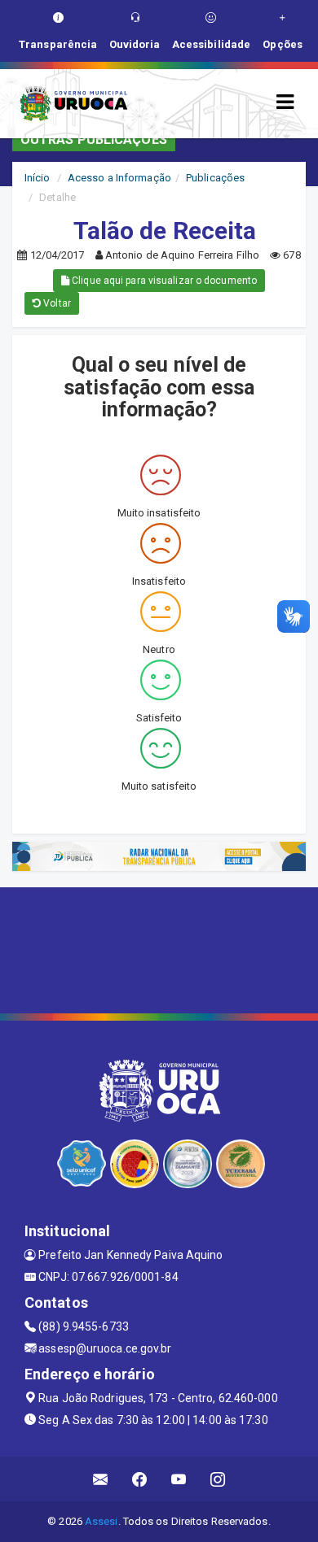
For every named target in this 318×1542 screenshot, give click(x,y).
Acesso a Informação (119, 178)
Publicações (215, 178)
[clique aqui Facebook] (140, 1479)
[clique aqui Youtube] (179, 1479)
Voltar (56, 303)
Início (37, 178)
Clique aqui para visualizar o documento (163, 280)
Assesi (101, 1521)
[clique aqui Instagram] (218, 1479)
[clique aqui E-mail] (100, 1479)
